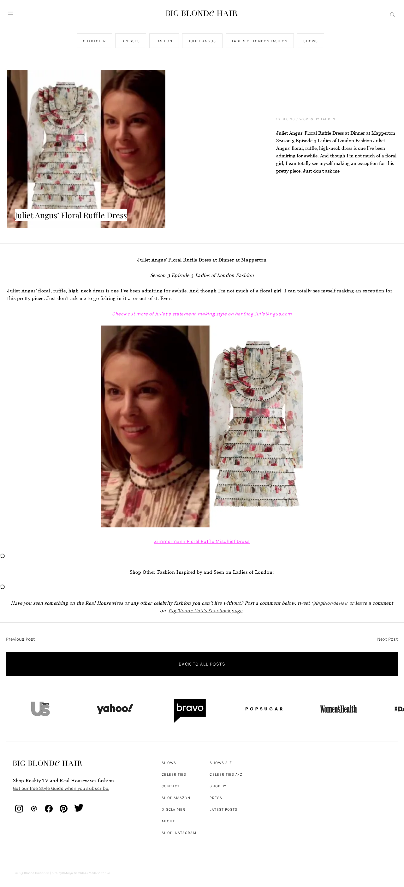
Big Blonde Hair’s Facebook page (205, 611)
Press (216, 798)
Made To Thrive (99, 873)
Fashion (164, 41)
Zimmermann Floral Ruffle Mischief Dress (202, 541)
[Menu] (10, 12)
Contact (171, 786)
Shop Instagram (179, 833)
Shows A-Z (221, 763)
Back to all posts (202, 664)
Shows (311, 41)
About (168, 821)
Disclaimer (173, 809)
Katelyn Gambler (74, 873)
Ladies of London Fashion (260, 41)
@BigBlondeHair (329, 603)
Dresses (131, 41)
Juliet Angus (202, 41)
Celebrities (174, 774)
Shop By (218, 786)
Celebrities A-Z (226, 774)
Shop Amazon (176, 798)
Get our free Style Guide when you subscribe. (61, 788)
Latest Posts (223, 809)
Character (94, 41)
